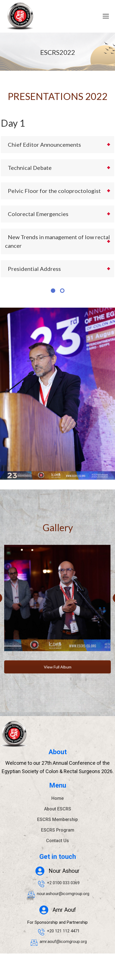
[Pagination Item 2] (62, 290)
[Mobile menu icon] (105, 16)
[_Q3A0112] (57, 598)
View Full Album (57, 667)
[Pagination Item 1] (53, 290)
